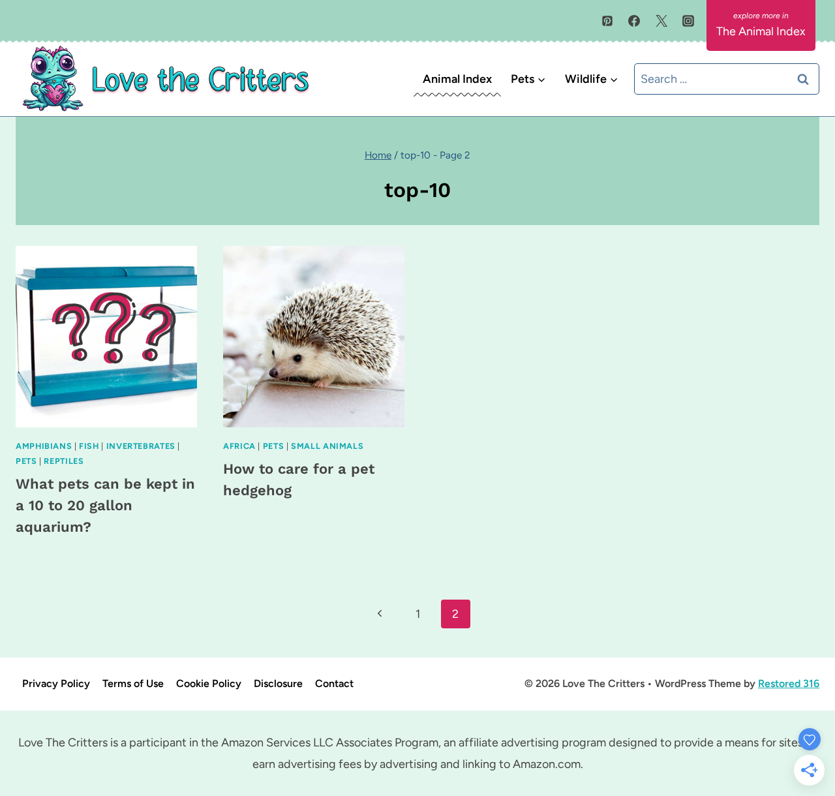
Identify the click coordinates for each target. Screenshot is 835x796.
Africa (239, 446)
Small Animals (327, 446)
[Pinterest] (607, 21)
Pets (26, 461)
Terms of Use (133, 683)
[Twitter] (661, 21)
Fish (89, 446)
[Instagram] (688, 21)
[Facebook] (634, 21)
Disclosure (278, 683)
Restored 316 (788, 683)
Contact (334, 683)
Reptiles (64, 461)
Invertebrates (140, 446)
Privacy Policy (56, 683)
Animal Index (457, 79)
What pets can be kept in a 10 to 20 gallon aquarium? (105, 505)
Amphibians (44, 446)
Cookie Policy (208, 683)
